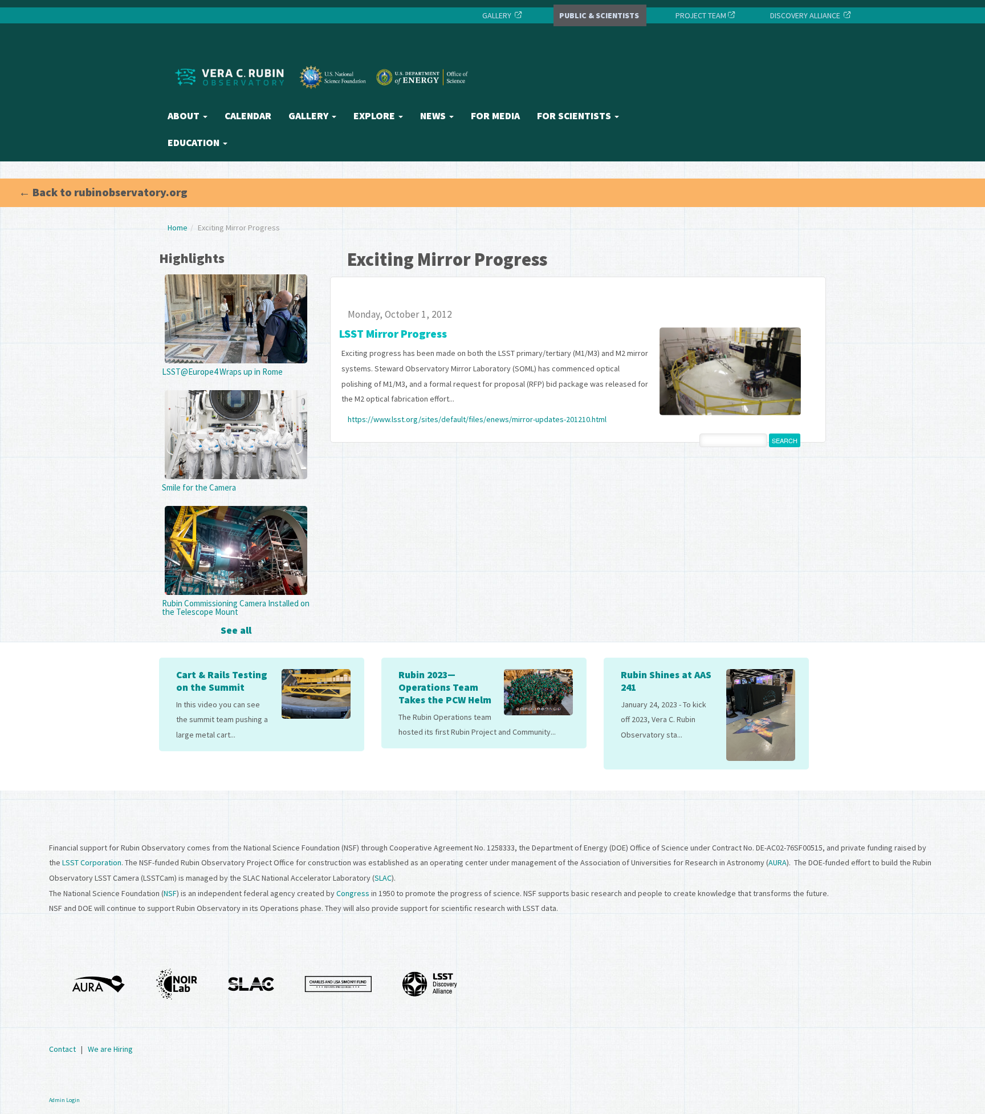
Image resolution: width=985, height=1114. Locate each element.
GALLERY (497, 15)
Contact (62, 1049)
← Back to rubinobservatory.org (103, 192)
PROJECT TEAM (700, 15)
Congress (352, 893)
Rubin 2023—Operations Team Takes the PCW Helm (444, 687)
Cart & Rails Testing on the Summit (221, 681)
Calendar (248, 116)
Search (784, 440)
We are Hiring (110, 1049)
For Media (495, 116)
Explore (375, 116)
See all (236, 630)
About (185, 116)
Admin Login (64, 1100)
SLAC (383, 878)
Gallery (309, 116)
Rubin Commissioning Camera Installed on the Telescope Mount (236, 607)
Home (178, 227)
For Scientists (575, 116)
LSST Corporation (91, 862)
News (434, 116)
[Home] (324, 99)
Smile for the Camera (199, 487)
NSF (170, 893)
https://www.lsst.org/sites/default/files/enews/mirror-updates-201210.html (477, 419)
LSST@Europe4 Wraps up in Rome (222, 371)
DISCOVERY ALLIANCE (805, 15)
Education (195, 142)
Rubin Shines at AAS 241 (666, 681)
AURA (777, 862)
